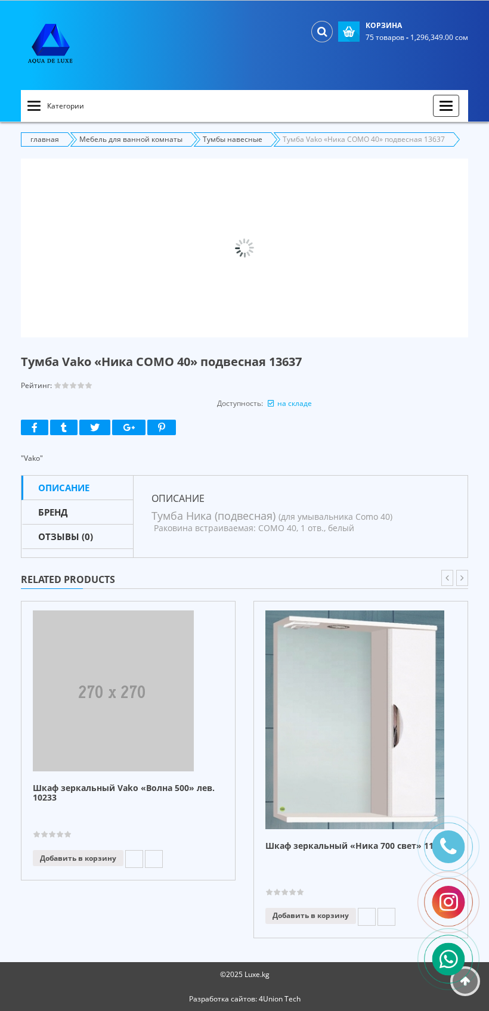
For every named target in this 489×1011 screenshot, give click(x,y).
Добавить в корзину (78, 858)
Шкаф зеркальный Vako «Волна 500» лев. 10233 (124, 792)
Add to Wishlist (134, 859)
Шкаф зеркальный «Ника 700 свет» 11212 (356, 846)
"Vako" (32, 458)
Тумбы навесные (232, 139)
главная (44, 139)
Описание (63, 488)
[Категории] (34, 106)
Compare (154, 859)
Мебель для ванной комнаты (130, 139)
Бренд (52, 512)
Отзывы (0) (65, 536)
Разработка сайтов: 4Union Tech (245, 999)
